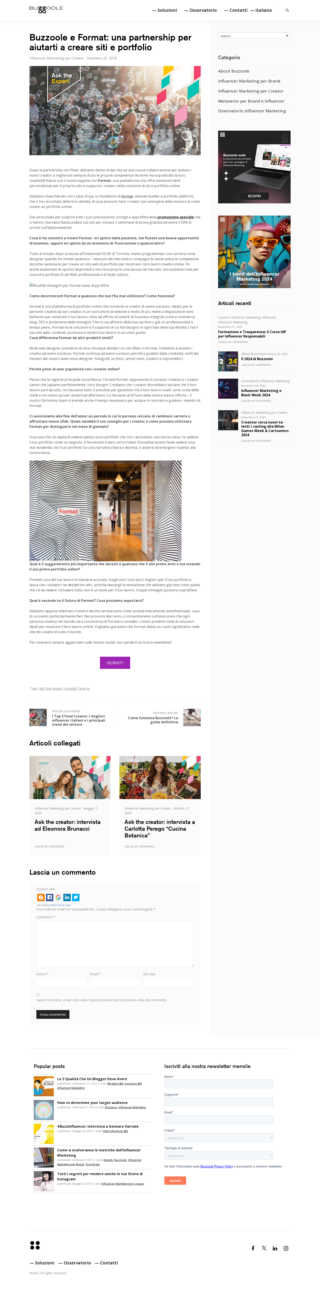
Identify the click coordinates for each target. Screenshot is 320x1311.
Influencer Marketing (232, 322)
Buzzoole (120, 1160)
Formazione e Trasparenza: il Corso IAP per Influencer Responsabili (252, 333)
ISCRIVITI (115, 662)
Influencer (269, 317)
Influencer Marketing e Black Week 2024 (261, 392)
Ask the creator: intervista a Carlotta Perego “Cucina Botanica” (160, 828)
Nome (42, 974)
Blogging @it (115, 1083)
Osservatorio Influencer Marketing (252, 111)
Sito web (149, 974)
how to (84, 688)
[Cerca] (287, 10)
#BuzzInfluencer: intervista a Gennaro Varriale (98, 1126)
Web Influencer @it (115, 1131)
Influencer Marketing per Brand (249, 81)
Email (95, 974)
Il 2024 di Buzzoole (257, 358)
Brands (108, 1160)
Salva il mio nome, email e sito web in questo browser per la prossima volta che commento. (101, 1000)
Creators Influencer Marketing (239, 317)
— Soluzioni (164, 10)
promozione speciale (176, 217)
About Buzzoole (233, 71)
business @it (133, 1083)
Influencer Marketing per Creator (56, 58)
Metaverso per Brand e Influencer (251, 101)
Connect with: (46, 889)
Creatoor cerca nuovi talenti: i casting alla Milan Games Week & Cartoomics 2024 (265, 428)
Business (111, 1107)
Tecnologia (92, 1164)
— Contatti (236, 10)
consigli (70, 688)
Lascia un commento (49, 846)
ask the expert (51, 688)
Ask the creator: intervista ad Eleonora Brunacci (68, 825)
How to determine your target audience (92, 1102)
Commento (45, 917)
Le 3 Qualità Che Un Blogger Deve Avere (92, 1078)
